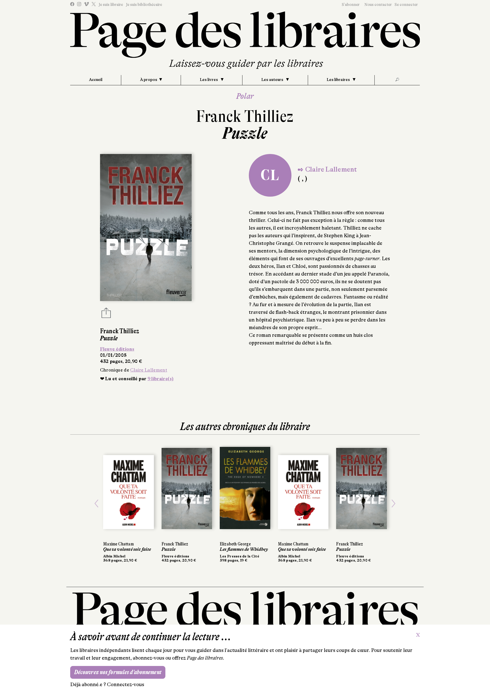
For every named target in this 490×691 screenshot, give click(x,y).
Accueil (95, 79)
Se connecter (406, 4)
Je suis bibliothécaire (144, 4)
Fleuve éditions (117, 349)
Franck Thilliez (245, 116)
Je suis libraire (111, 4)
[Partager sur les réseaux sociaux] (106, 314)
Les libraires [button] (339, 79)
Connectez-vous (125, 684)
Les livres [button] (209, 79)
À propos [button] (148, 79)
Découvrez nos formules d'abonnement (117, 672)
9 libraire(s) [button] (161, 378)
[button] (96, 503)
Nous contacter (378, 4)
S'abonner (351, 4)
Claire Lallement (148, 370)
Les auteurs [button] (272, 79)
